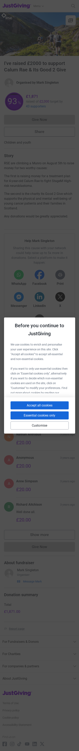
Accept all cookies (39, 405)
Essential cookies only (39, 415)
